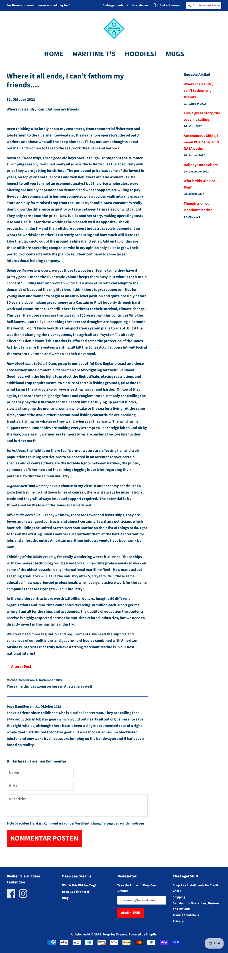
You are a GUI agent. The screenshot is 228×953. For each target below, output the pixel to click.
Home (53, 54)
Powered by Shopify (142, 934)
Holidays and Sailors (201, 165)
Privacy (178, 921)
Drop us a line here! (75, 891)
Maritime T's (94, 54)
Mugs (175, 54)
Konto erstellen (137, 5)
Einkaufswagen (170, 5)
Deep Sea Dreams (115, 934)
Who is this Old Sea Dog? (79, 885)
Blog (65, 898)
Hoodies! (141, 54)
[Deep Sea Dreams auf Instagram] (23, 896)
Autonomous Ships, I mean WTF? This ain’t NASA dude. (201, 142)
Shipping (179, 897)
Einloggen (109, 5)
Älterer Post (21, 666)
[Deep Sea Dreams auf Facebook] (11, 896)
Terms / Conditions (186, 915)
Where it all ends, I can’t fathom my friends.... (199, 91)
